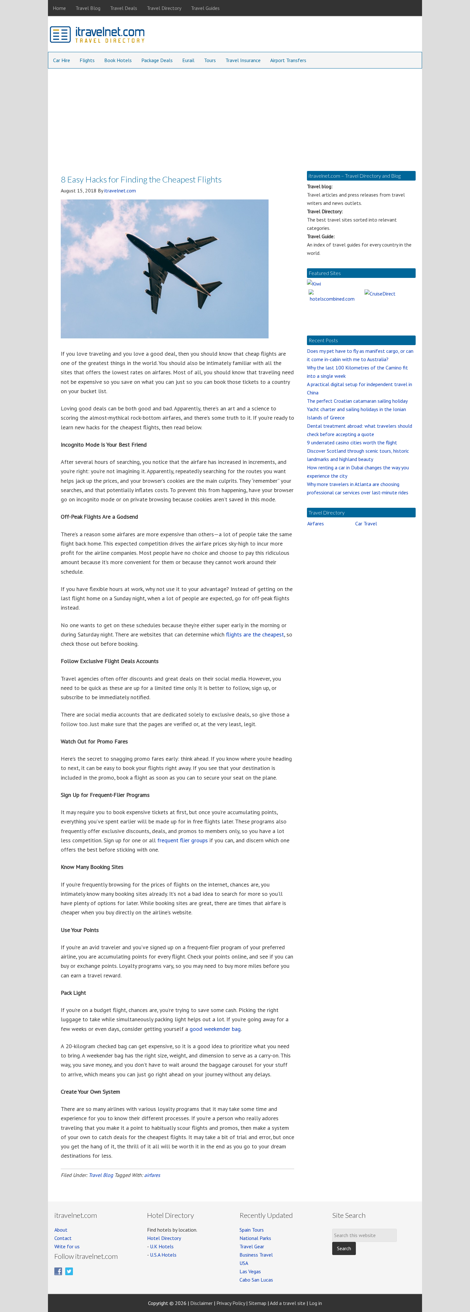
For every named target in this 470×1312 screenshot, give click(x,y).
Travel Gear (251, 1246)
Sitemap (257, 1303)
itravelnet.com (97, 36)
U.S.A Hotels (163, 1254)
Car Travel (366, 523)
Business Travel (256, 1254)
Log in (315, 1303)
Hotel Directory (164, 1238)
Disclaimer (201, 1303)
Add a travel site (287, 1303)
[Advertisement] (235, 116)
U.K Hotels (162, 1246)
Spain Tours (251, 1230)
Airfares (315, 523)
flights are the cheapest (255, 634)
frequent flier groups (182, 840)
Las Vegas (250, 1271)
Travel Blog (101, 1175)
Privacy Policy (230, 1303)
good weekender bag (215, 1029)
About (60, 1230)
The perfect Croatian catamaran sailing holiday (357, 401)
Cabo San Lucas (256, 1279)
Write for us (67, 1246)
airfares (152, 1175)
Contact (63, 1238)
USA (243, 1263)
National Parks (255, 1238)
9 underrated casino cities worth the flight (352, 442)
